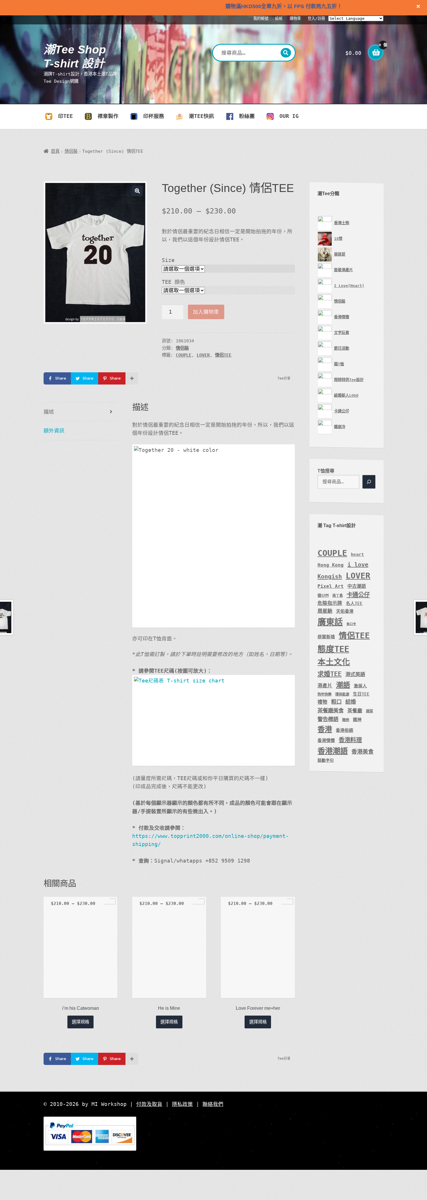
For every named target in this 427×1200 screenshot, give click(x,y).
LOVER (203, 355)
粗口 (336, 702)
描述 (49, 412)
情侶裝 (71, 151)
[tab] (80, 412)
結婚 (350, 702)
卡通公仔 (358, 594)
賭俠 (345, 720)
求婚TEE (329, 674)
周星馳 (324, 611)
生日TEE (361, 693)
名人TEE (354, 603)
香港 (324, 729)
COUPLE (183, 355)
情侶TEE (223, 355)
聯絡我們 (212, 1104)
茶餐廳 (354, 711)
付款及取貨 (149, 1104)
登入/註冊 (316, 18)
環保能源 (342, 694)
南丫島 (337, 596)
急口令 (351, 624)
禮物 (322, 702)
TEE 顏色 (173, 282)
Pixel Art (330, 586)
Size (168, 260)
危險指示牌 (329, 603)
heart (357, 554)
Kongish (329, 576)
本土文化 (333, 662)
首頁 (55, 151)
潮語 (343, 685)
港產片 (324, 686)
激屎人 (360, 685)
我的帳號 (260, 18)
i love (357, 564)
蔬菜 (369, 711)
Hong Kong (330, 565)
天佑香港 (345, 611)
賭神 (357, 719)
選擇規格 (80, 1022)
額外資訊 (54, 431)
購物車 (295, 18)
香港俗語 (344, 730)
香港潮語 (332, 750)
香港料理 (350, 739)
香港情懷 (326, 740)
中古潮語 (356, 586)
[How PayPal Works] (213, 1134)
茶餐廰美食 (330, 710)
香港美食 (362, 751)
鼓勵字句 (325, 760)
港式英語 (355, 674)
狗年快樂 (324, 694)
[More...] (131, 378)
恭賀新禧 (326, 636)
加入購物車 (206, 312)
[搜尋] (369, 482)
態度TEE (333, 649)
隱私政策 (182, 1104)
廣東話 (330, 622)
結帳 (279, 18)
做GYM (323, 595)
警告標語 (327, 719)
